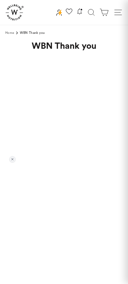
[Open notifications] (80, 12)
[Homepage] (14, 12)
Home (9, 32)
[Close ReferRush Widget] (12, 159)
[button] (104, 13)
